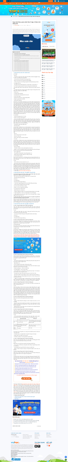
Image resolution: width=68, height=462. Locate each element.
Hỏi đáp (24, 3)
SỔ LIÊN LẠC (37, 3)
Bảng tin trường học (48, 434)
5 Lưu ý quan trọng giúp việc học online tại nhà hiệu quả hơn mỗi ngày (26, 420)
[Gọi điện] (66, 460)
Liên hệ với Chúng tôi (37, 435)
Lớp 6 (44, 85)
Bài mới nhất (52, 46)
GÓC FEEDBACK (30, 3)
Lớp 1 (44, 75)
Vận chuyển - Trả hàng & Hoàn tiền (27, 435)
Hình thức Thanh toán (25, 434)
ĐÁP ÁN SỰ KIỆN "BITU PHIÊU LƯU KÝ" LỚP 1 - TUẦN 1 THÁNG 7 (48, 69)
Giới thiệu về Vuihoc (37, 434)
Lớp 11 (44, 96)
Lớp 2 (44, 77)
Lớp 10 (44, 94)
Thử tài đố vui (48, 435)
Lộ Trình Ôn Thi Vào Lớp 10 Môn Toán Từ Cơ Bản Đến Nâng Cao (25, 421)
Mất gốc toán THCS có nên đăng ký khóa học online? (23, 419)
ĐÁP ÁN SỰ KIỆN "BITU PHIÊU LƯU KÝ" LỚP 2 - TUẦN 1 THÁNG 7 (48, 66)
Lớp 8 (44, 89)
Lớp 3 (44, 79)
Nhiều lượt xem (45, 46)
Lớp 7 (44, 87)
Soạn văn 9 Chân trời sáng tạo (25, 170)
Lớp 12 (44, 98)
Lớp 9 (30, 25)
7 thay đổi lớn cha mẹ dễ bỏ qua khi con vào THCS (22, 423)
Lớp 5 (44, 83)
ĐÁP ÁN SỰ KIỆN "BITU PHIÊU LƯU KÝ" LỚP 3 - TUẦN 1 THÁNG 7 (48, 63)
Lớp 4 (44, 81)
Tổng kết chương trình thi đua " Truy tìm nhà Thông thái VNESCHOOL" (48, 60)
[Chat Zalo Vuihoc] (66, 457)
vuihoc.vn (15, 391)
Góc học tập (19, 3)
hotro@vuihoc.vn (15, 435)
